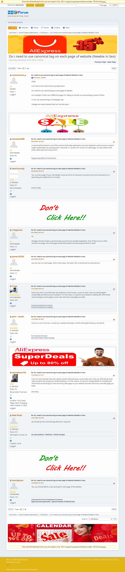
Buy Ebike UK (42, 158)
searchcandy (18, 168)
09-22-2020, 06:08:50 (37, 259)
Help (82, 560)
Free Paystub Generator (39, 336)
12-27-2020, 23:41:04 (37, 418)
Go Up (11, 509)
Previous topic (100, 62)
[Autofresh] (11, 440)
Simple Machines (23, 559)
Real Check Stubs (37, 338)
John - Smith (18, 316)
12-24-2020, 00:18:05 (37, 319)
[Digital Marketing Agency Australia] (11, 276)
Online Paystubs (49, 338)
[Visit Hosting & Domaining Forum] (62, 223)
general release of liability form (63, 501)
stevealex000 (18, 139)
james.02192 (18, 256)
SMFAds (8, 562)
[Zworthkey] (11, 398)
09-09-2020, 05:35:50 (37, 141)
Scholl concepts (59, 434)
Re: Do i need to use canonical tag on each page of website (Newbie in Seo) (58, 139)
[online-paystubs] (11, 339)
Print (114, 68)
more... (103, 1)
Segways (34, 158)
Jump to (84, 519)
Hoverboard (52, 158)
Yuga (14, 286)
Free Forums (16, 562)
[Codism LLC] (11, 303)
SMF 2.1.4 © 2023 (11, 559)
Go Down (12, 68)
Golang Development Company (41, 305)
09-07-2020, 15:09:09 (39, 77)
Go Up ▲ (116, 560)
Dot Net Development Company (42, 307)
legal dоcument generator (40, 501)
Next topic (111, 62)
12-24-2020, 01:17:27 (37, 375)
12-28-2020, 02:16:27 (37, 483)
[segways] (11, 158)
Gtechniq (48, 434)
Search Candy (36, 188)
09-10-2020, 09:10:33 (37, 232)
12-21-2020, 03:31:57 (37, 289)
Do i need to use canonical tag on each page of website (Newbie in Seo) (57, 75)
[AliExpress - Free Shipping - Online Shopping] (62, 53)
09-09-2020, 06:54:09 (37, 171)
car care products (37, 434)
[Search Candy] (11, 194)
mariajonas (17, 480)
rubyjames (17, 230)
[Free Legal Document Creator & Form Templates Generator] (11, 500)
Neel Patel (17, 415)
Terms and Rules (106, 560)
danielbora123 (19, 372)
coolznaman (18, 75)
